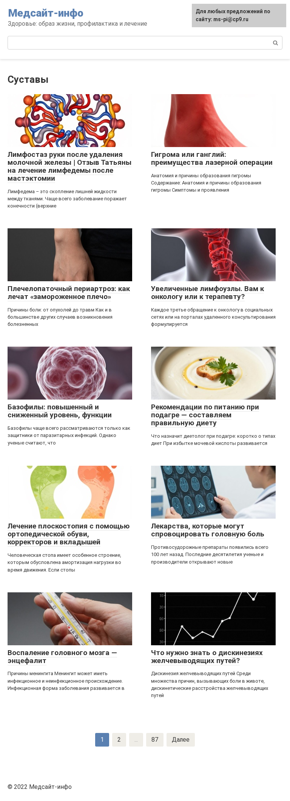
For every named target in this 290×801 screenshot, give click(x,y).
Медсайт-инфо (45, 13)
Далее (181, 739)
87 (154, 739)
